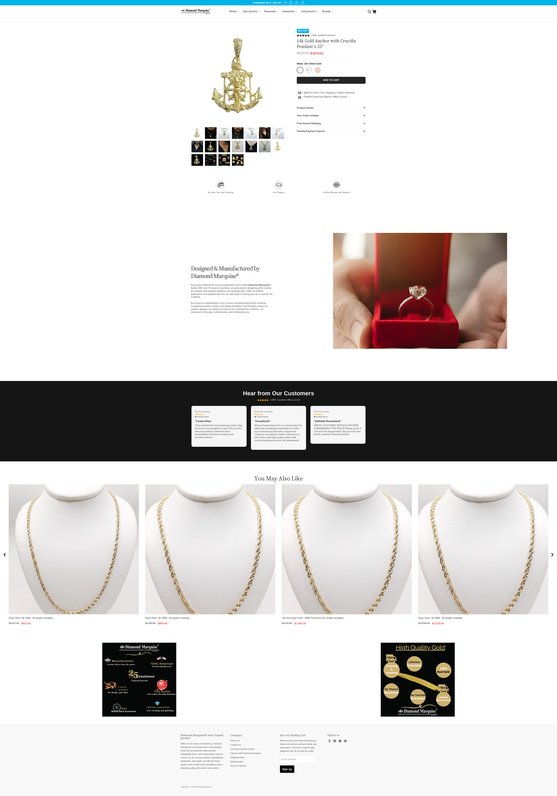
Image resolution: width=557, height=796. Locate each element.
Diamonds (270, 11)
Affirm (336, 96)
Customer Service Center (242, 749)
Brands (326, 11)
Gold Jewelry (308, 11)
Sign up (287, 769)
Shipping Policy (237, 757)
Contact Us (235, 745)
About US (234, 740)
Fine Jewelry (250, 11)
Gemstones (288, 11)
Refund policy (236, 761)
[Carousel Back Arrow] (4, 554)
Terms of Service (238, 766)
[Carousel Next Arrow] (552, 554)
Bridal (233, 11)
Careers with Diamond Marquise (245, 753)
